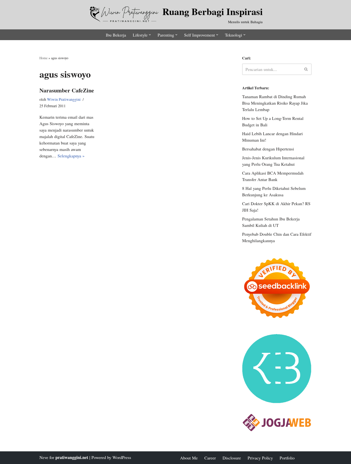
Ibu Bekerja (116, 35)
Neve (43, 457)
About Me (189, 458)
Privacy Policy (260, 458)
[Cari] (306, 69)
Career (210, 458)
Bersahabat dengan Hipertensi (268, 149)
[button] (150, 35)
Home (43, 58)
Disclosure (232, 458)
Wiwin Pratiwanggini (64, 99)
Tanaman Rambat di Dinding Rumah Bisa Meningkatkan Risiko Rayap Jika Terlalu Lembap (275, 103)
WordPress (121, 457)
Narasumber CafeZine (66, 90)
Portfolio (287, 458)
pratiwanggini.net (71, 457)
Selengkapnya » (71, 156)
